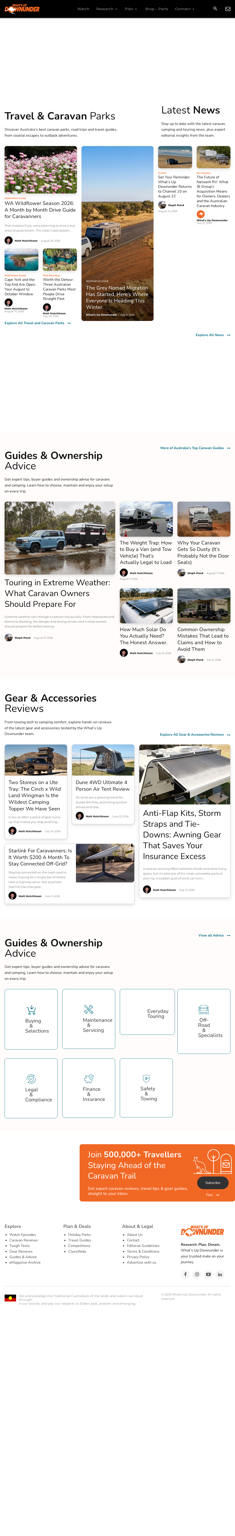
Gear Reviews (21, 1251)
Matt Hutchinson (26, 240)
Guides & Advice (23, 1257)
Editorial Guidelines (143, 1245)
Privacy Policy (138, 1257)
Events (162, 172)
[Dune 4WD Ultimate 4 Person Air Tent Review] (103, 760)
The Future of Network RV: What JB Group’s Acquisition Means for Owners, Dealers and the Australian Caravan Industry (213, 191)
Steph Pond (176, 205)
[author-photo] (9, 240)
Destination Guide (15, 198)
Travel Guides (79, 1240)
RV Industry (203, 172)
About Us (135, 1234)
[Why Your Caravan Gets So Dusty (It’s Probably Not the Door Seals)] (203, 519)
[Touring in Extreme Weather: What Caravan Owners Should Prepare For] (60, 538)
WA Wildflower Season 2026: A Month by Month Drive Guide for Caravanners (40, 210)
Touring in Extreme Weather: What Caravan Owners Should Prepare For (57, 593)
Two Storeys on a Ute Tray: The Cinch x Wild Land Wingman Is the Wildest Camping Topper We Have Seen (34, 795)
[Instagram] (196, 1274)
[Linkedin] (219, 1274)
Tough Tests (19, 1245)
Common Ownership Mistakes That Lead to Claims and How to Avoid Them (203, 639)
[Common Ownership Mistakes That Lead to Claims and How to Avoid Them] (203, 605)
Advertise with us (141, 1262)
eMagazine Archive (25, 1262)
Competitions (79, 1245)
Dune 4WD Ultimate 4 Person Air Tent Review (103, 786)
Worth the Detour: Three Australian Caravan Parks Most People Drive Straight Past (59, 289)
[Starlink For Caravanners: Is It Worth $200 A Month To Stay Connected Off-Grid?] (105, 863)
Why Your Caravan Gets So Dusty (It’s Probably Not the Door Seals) (203, 552)
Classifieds (77, 1251)
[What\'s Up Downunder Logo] (33, 9)
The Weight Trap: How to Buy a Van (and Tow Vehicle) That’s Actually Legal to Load (146, 552)
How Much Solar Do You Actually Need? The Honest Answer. (144, 636)
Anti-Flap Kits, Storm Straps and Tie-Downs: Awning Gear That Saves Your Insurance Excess (182, 835)
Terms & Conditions (143, 1251)
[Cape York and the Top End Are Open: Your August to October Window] (21, 260)
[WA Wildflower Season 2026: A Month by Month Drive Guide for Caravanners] (41, 170)
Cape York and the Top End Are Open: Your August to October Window (20, 286)
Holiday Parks (79, 1234)
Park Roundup (51, 275)
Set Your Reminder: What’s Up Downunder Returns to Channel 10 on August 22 (175, 187)
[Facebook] (185, 1274)
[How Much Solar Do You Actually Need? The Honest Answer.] (146, 605)
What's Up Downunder (212, 220)
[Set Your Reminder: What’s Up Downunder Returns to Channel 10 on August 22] (175, 157)
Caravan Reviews (23, 1240)
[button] (215, 9)
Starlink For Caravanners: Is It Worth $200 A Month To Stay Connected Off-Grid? (40, 857)
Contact (133, 1240)
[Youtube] (208, 1274)
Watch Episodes (22, 1234)
